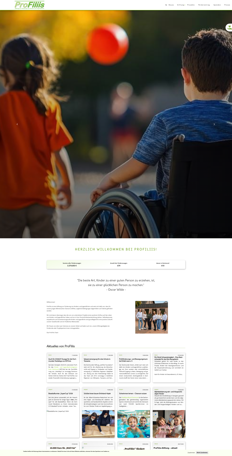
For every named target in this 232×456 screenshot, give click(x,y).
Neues (171, 5)
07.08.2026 (74, 444)
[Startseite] (29, 5)
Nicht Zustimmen (202, 452)
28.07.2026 (181, 444)
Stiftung (180, 5)
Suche (165, 5)
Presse (227, 5)
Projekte (191, 5)
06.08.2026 (110, 444)
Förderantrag (204, 5)
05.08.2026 (145, 444)
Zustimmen (191, 452)
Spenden (217, 5)
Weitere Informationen (117, 451)
